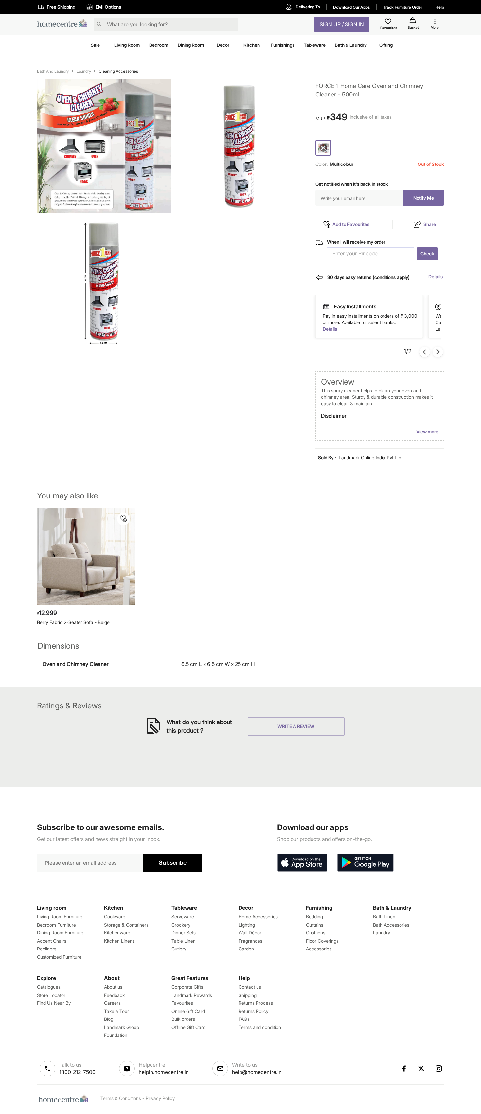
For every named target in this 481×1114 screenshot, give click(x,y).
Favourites (182, 1003)
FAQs (244, 1019)
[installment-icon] (439, 306)
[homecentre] (64, 24)
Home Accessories (258, 916)
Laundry (84, 71)
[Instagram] (439, 1068)
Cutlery (178, 948)
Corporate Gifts (187, 987)
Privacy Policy (160, 1098)
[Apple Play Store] (302, 863)
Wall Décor (250, 932)
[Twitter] (421, 1068)
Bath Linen (384, 916)
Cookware (114, 916)
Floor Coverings (322, 941)
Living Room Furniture (59, 916)
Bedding (314, 916)
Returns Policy (253, 1011)
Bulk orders (183, 1019)
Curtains (314, 925)
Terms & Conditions (120, 1098)
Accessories (318, 948)
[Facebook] (404, 1068)
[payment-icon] (326, 307)
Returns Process (256, 1003)
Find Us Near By (54, 1003)
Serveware (182, 916)
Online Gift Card (188, 1011)
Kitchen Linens (119, 941)
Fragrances (250, 941)
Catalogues (49, 987)
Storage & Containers (126, 925)
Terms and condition (260, 1027)
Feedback (114, 995)
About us (113, 987)
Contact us (250, 987)
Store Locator (51, 995)
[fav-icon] (389, 22)
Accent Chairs (51, 941)
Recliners (46, 948)
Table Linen (183, 941)
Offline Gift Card (188, 1027)
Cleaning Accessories (118, 71)
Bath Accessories (391, 925)
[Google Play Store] (365, 863)
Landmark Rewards (191, 995)
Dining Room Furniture (60, 932)
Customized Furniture (59, 957)
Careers (112, 1003)
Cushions (315, 932)
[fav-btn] (123, 519)
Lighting (247, 925)
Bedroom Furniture (56, 925)
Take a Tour (116, 1011)
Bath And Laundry (53, 71)
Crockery (180, 925)
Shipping (248, 995)
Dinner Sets (183, 932)
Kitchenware (117, 932)
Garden (246, 948)
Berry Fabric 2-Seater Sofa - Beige (73, 622)
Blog (108, 1019)
